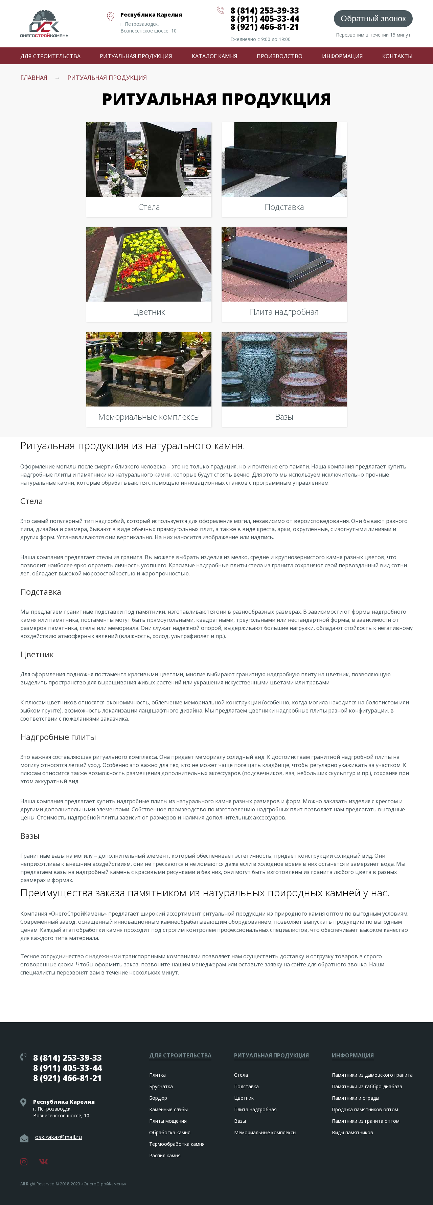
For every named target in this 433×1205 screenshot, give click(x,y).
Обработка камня (169, 1132)
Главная (33, 77)
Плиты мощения (168, 1121)
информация (342, 56)
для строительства (50, 56)
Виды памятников (352, 1132)
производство (279, 56)
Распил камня (165, 1155)
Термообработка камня (177, 1144)
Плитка (157, 1075)
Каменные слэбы (168, 1109)
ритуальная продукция (136, 56)
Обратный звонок (373, 18)
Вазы (240, 1121)
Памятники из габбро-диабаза (367, 1086)
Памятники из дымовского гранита (372, 1075)
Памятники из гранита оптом (366, 1121)
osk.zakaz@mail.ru (58, 1137)
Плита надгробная (255, 1109)
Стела (241, 1075)
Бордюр (158, 1098)
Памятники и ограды (355, 1098)
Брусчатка (161, 1086)
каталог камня (214, 56)
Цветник (244, 1098)
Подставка (246, 1086)
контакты (397, 56)
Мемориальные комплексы (265, 1132)
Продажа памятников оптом (365, 1109)
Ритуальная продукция (107, 77)
